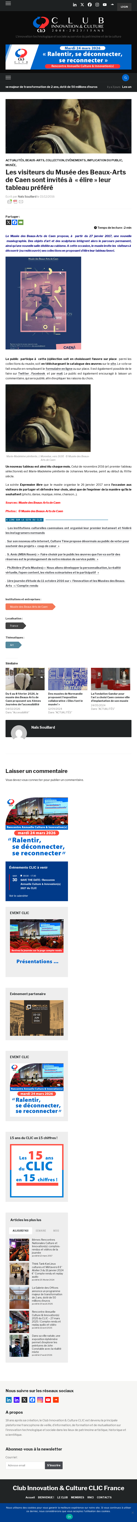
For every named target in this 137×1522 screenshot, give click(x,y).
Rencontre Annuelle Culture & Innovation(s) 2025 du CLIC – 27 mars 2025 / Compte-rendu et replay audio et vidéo (46, 1318)
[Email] (20, 222)
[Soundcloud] (112, 4)
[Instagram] (97, 4)
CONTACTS (104, 1497)
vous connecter (32, 780)
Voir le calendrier (18, 895)
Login (124, 7)
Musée (11, 165)
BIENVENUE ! (46, 1497)
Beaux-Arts (34, 160)
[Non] (132, 1512)
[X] (82, 4)
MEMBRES (77, 1497)
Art (12, 644)
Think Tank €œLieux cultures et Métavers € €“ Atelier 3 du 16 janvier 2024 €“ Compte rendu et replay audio (48, 1270)
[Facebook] (89, 4)
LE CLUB (62, 1497)
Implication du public (104, 160)
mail (59, 373)
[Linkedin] (16, 1400)
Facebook (38, 373)
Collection (55, 160)
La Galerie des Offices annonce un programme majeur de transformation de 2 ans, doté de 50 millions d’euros (47, 1294)
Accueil (30, 1497)
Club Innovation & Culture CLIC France (68, 1488)
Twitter (24, 373)
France (14, 625)
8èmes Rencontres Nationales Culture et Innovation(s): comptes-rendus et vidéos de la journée (46, 1246)
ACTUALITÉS (15, 160)
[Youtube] (104, 4)
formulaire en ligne (59, 368)
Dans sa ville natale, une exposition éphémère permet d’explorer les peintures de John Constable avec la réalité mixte (46, 1343)
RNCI (90, 1497)
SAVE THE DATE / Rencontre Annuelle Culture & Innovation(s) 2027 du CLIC (41, 884)
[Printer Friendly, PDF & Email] (15, 201)
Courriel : (12, 1457)
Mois (56, 1230)
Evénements (75, 160)
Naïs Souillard (27, 196)
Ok (69, 1516)
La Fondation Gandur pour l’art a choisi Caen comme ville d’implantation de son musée (110, 697)
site (113, 363)
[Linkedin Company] (74, 4)
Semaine (41, 1230)
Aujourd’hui (21, 1230)
